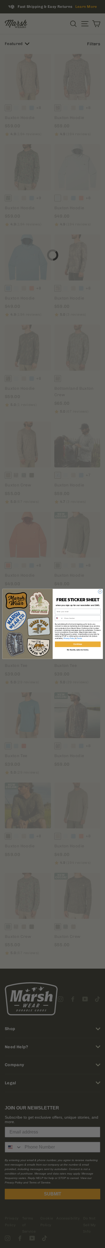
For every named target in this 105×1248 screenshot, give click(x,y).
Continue (77, 644)
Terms (79, 638)
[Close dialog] (100, 592)
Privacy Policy (69, 638)
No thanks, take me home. (77, 650)
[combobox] (59, 618)
